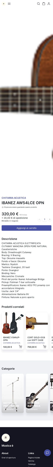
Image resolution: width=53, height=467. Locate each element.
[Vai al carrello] (43, 3)
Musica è (7, 445)
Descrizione (9, 239)
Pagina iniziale (34, 458)
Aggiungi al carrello (27, 228)
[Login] (48, 3)
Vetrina (31, 461)
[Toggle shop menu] (9, 3)
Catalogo (32, 464)
